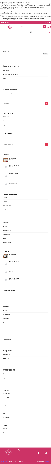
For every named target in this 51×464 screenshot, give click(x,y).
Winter (4, 238)
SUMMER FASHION (7, 230)
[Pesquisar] (44, 26)
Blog (4, 373)
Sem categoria (6, 218)
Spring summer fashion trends (10, 74)
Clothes (5, 197)
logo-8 (4, 78)
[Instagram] (42, 453)
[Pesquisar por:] (25, 103)
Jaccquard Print (7, 205)
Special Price (6, 222)
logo (4, 378)
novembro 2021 (6, 354)
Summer (5, 226)
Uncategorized (6, 234)
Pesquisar (6, 51)
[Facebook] (39, 453)
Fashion (5, 201)
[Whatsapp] (46, 453)
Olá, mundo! (6, 70)
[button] (31, 32)
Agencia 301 (47, 461)
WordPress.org (6, 441)
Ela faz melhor (4, 461)
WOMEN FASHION (7, 242)
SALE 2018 (5, 214)
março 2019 (6, 358)
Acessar (5, 428)
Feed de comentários (8, 437)
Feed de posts (6, 432)
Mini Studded (6, 209)
